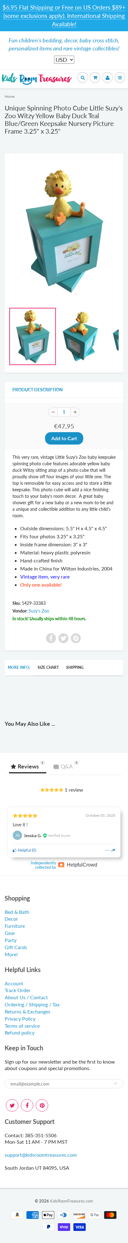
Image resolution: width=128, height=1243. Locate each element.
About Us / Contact (26, 997)
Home (10, 96)
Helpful (24, 850)
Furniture (15, 926)
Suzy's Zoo (39, 610)
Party (10, 940)
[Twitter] (12, 1105)
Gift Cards (16, 947)
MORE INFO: (19, 667)
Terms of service (22, 1026)
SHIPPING (75, 667)
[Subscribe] (115, 1083)
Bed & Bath (17, 912)
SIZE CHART (48, 667)
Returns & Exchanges (27, 1011)
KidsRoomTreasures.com (71, 1200)
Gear (10, 933)
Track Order (17, 990)
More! (11, 954)
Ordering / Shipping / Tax (32, 1004)
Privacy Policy (20, 1018)
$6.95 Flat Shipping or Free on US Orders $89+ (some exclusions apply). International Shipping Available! (64, 16)
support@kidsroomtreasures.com (41, 1155)
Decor (11, 919)
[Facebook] (27, 1105)
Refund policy (19, 1032)
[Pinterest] (42, 1105)
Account (14, 983)
